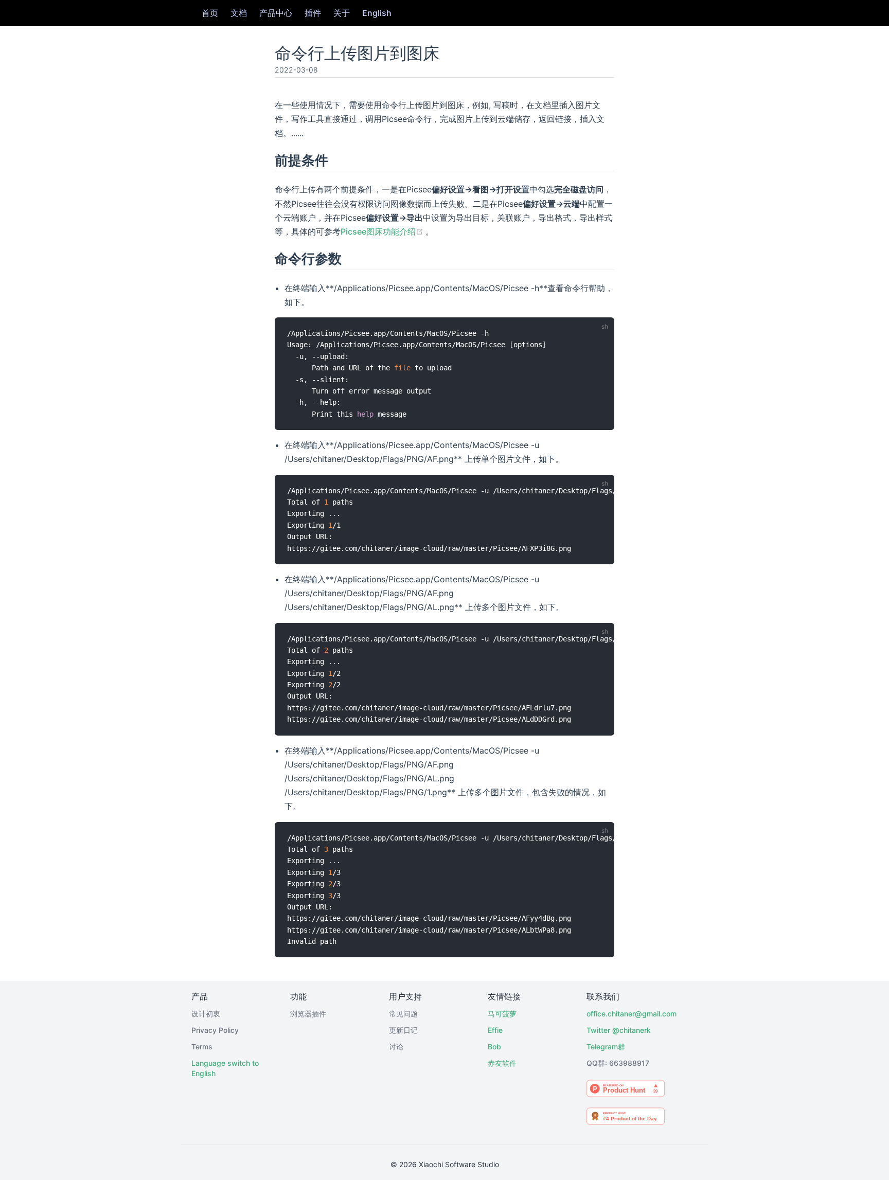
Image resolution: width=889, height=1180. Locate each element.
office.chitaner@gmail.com (625, 1013)
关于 (341, 13)
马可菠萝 (502, 1013)
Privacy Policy (215, 1030)
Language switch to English (225, 1068)
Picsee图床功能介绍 (383, 231)
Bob (494, 1046)
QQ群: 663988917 (617, 1063)
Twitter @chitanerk (618, 1030)
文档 (238, 13)
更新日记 (403, 1030)
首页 (210, 13)
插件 (313, 13)
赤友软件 (502, 1063)
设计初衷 (205, 1013)
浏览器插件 (308, 1013)
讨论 (396, 1046)
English (377, 13)
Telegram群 (605, 1046)
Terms (201, 1046)
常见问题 (403, 1013)
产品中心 (275, 13)
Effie (495, 1030)
